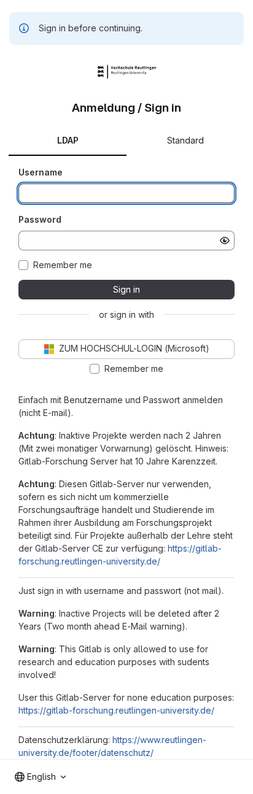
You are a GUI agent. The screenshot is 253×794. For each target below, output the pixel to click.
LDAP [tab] (68, 140)
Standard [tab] (185, 140)
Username (40, 172)
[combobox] (40, 776)
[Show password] (225, 240)
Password (39, 219)
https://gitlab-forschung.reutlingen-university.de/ (116, 710)
